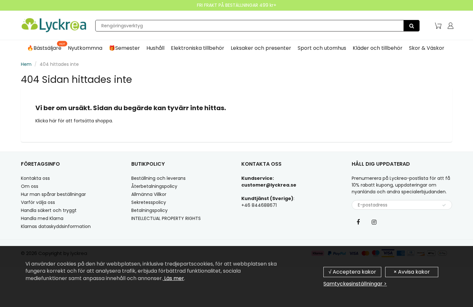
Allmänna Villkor (148, 194)
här (53, 121)
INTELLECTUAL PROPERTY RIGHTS (166, 218)
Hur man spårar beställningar (53, 194)
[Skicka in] (444, 205)
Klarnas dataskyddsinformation (56, 226)
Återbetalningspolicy (154, 186)
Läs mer (173, 278)
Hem (26, 64)
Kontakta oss (35, 178)
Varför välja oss (38, 202)
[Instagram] (374, 221)
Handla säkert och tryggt (49, 210)
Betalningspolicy (149, 210)
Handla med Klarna (42, 218)
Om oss (29, 186)
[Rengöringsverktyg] (411, 25)
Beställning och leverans (158, 178)
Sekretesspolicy (148, 202)
